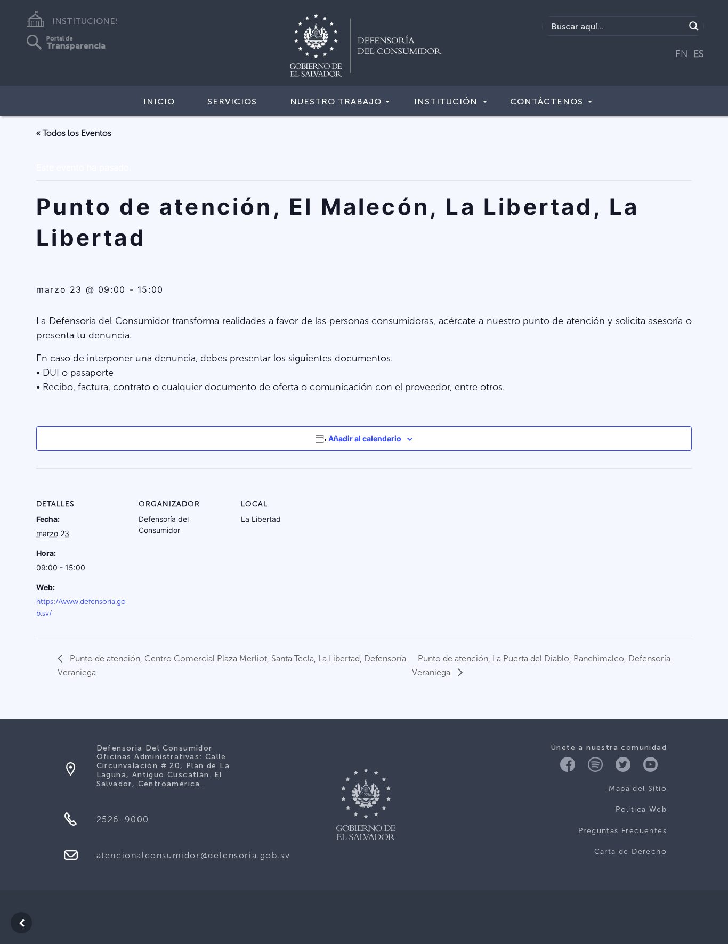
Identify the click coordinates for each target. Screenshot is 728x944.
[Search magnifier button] (694, 26)
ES (698, 54)
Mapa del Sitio (638, 788)
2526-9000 (122, 819)
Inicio (159, 101)
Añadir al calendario (364, 438)
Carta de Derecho (630, 851)
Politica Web (641, 809)
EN (681, 54)
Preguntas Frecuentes (622, 830)
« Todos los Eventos (73, 133)
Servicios (232, 101)
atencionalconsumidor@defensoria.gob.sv (193, 855)
